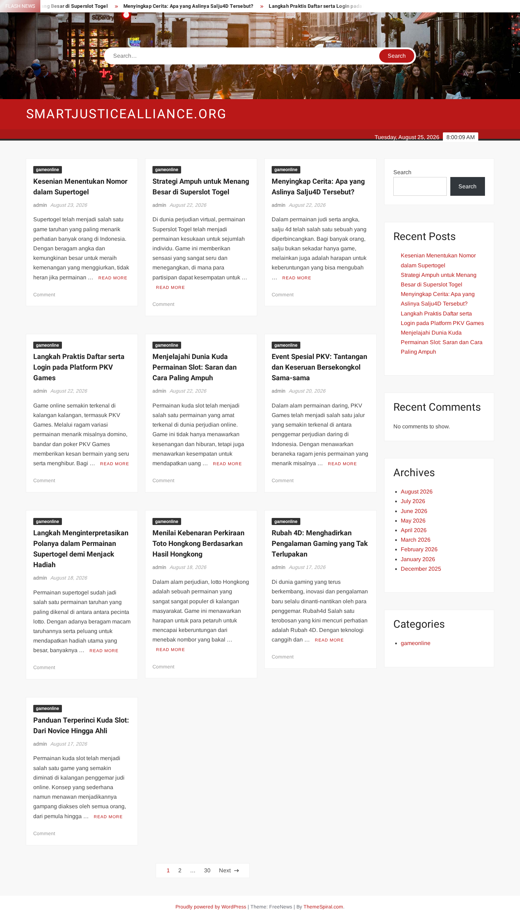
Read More (112, 277)
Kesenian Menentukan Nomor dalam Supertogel (80, 186)
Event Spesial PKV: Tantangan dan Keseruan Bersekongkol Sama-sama (319, 367)
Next (225, 870)
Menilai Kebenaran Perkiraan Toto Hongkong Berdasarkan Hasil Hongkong (198, 543)
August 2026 (417, 492)
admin (40, 205)
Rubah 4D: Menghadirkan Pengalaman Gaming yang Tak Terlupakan (320, 543)
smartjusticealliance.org (126, 114)
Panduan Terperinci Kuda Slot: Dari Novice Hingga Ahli (81, 725)
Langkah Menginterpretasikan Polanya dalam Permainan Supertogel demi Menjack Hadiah (80, 549)
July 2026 (413, 501)
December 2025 (421, 569)
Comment (44, 294)
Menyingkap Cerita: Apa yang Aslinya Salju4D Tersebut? (170, 6)
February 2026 (419, 549)
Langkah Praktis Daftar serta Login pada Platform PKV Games (322, 6)
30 (207, 870)
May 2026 (413, 521)
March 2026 (416, 540)
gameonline (47, 169)
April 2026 (414, 530)
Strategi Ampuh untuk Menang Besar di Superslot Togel (200, 186)
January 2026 (418, 559)
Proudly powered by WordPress (210, 907)
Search (402, 172)
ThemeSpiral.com (323, 907)
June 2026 (414, 511)
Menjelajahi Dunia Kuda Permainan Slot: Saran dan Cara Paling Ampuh (194, 367)
